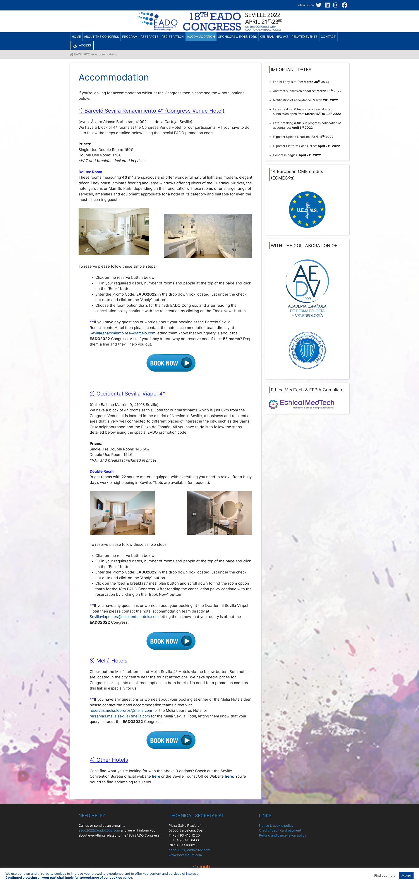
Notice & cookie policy (276, 825)
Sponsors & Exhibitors (237, 36)
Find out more (384, 876)
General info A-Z (274, 36)
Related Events (305, 36)
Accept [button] (406, 875)
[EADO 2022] (209, 31)
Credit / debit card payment (280, 830)
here (156, 776)
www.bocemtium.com (185, 855)
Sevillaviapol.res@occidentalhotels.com (124, 616)
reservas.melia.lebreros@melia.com (121, 710)
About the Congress (101, 36)
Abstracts (149, 36)
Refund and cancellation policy (282, 835)
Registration (173, 36)
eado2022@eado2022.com (99, 830)
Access (84, 45)
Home (76, 36)
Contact (328, 36)
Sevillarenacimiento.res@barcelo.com (122, 333)
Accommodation (201, 36)
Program (129, 36)
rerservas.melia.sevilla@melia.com (120, 716)
